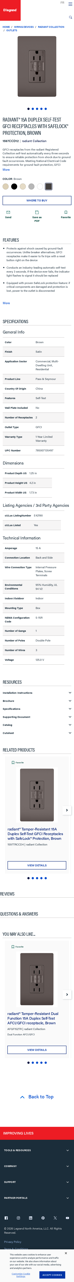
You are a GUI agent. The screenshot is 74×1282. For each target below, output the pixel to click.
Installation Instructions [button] (17, 692)
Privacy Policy (12, 1242)
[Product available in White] (40, 186)
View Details (37, 865)
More (6, 169)
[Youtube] (67, 1218)
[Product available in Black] (14, 186)
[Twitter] (55, 1218)
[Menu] (70, 4)
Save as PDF (37, 218)
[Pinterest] (43, 1218)
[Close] (66, 1253)
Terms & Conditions (16, 1249)
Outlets (11, 30)
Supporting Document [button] (16, 716)
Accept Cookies (52, 1274)
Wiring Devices (24, 26)
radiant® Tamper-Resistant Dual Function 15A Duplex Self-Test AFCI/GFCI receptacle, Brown (32, 1018)
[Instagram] (18, 1218)
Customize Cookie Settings (21, 1275)
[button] (70, 38)
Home (6, 26)
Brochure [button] (8, 700)
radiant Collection (51, 26)
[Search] (70, 17)
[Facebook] (6, 1218)
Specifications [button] (11, 708)
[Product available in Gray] (31, 186)
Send (8, 217)
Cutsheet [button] (8, 733)
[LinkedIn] (31, 1218)
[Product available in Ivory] (6, 186)
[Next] (66, 810)
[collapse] (67, 1150)
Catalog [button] (7, 724)
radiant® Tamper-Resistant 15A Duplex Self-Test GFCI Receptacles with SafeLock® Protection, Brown (35, 833)
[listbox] (37, 73)
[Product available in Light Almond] (23, 186)
